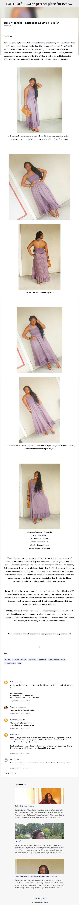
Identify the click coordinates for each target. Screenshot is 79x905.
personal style (54, 660)
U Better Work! (15, 719)
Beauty (13, 759)
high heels (31, 660)
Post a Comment (10, 773)
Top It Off (18, 841)
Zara (19, 663)
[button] (5, 30)
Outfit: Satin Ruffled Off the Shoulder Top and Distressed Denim (36, 876)
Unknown (13, 682)
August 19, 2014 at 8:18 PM (20, 713)
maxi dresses (42, 660)
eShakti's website (44, 558)
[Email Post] (5, 657)
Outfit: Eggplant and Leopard (24, 806)
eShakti (35, 43)
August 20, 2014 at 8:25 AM (20, 753)
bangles (7, 660)
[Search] (76, 3)
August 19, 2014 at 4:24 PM (20, 701)
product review (10, 663)
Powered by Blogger (40, 898)
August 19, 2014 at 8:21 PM (20, 728)
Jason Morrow (44, 902)
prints (63, 660)
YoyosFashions (15, 707)
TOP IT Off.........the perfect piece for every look (42, 4)
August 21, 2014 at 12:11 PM (20, 768)
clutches (16, 660)
